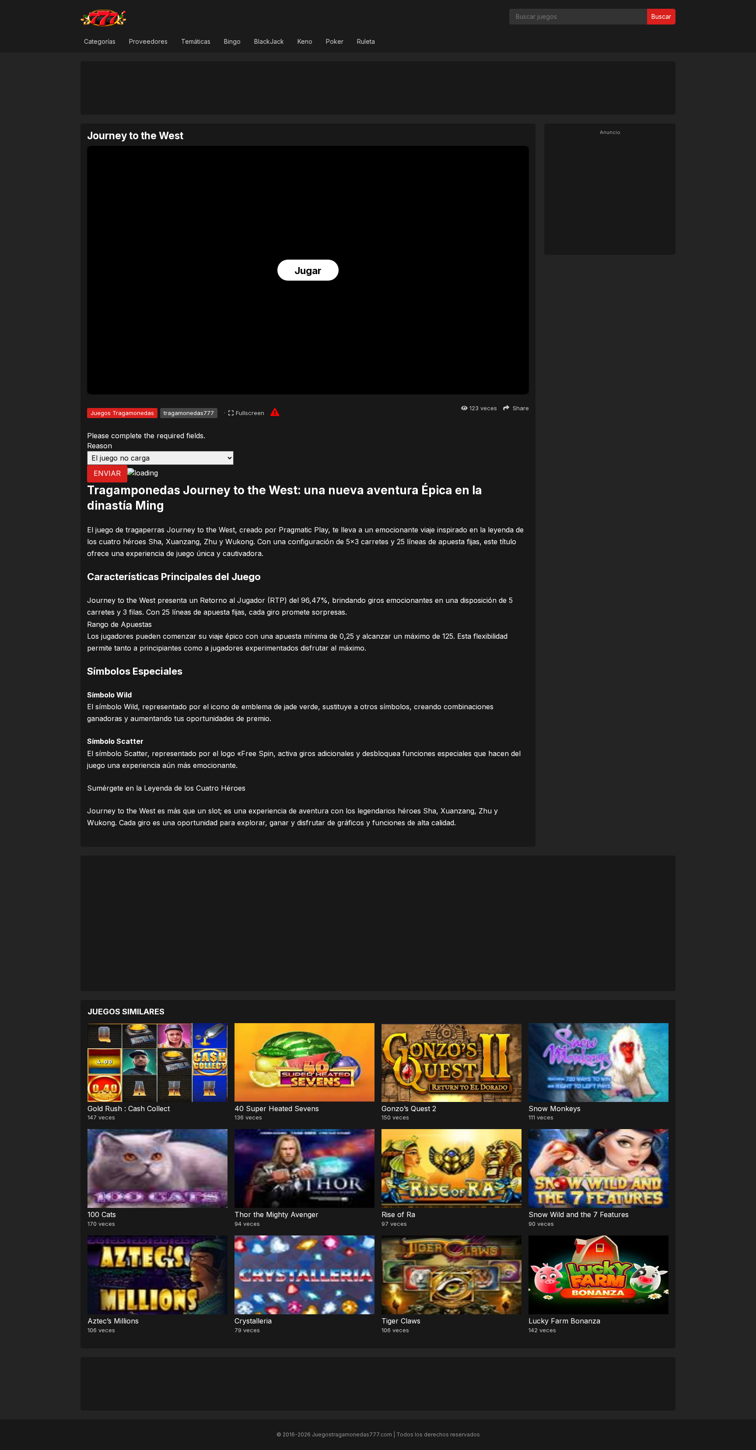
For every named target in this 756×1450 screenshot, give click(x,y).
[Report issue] (274, 412)
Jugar (308, 270)
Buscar (661, 16)
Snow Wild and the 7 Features (578, 1214)
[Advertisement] (378, 87)
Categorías (100, 41)
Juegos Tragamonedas (122, 412)
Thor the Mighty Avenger (276, 1214)
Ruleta (366, 41)
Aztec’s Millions (113, 1320)
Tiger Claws (401, 1320)
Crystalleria (253, 1320)
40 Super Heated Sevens (276, 1108)
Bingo (232, 41)
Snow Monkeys (554, 1108)
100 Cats (102, 1214)
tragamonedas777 (189, 412)
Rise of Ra (398, 1214)
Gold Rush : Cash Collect (129, 1108)
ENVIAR (107, 473)
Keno (305, 41)
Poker (334, 41)
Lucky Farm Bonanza (564, 1320)
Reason (99, 445)
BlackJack (269, 41)
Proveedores (148, 41)
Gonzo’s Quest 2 (409, 1108)
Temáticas (195, 41)
